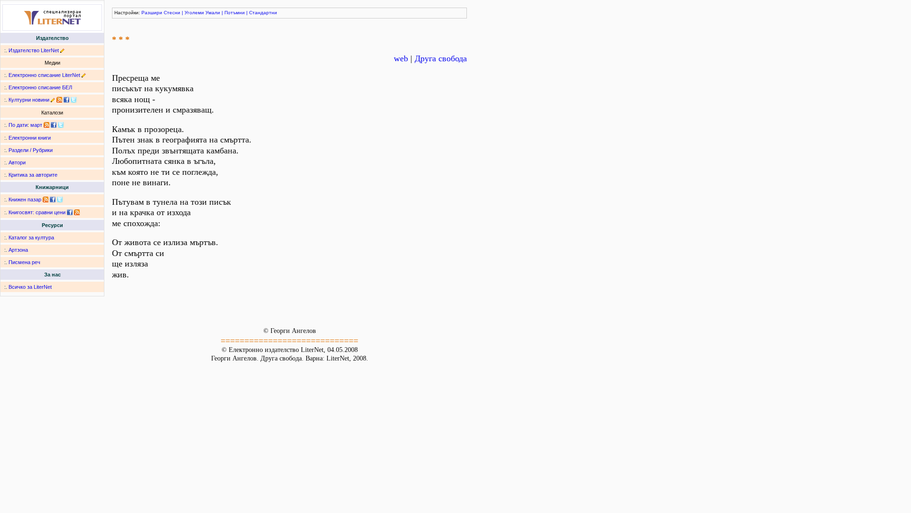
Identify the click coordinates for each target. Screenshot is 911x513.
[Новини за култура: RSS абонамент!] (59, 100)
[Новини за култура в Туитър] (73, 100)
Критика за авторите (33, 175)
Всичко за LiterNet (30, 287)
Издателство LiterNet (34, 50)
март (36, 125)
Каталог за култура (31, 237)
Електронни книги (30, 138)
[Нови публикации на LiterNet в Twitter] (61, 125)
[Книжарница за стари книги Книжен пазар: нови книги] (45, 199)
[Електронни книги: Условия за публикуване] (62, 50)
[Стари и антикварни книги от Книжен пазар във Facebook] (53, 199)
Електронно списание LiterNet (44, 75)
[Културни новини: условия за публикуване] (53, 100)
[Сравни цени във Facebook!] (70, 212)
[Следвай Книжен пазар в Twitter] (60, 199)
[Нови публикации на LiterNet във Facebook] (53, 125)
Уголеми (194, 12)
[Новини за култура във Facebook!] (66, 100)
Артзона (18, 250)
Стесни (172, 12)
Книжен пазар (25, 199)
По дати (18, 125)
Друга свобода (441, 58)
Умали (212, 12)
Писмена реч (24, 262)
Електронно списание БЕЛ (40, 87)
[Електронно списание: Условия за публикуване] (84, 75)
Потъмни (234, 12)
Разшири (151, 12)
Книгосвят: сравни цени (37, 212)
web (401, 58)
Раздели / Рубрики (31, 150)
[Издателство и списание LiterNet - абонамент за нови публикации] (46, 125)
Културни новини (29, 100)
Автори (17, 162)
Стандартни (263, 12)
